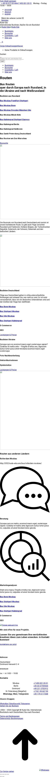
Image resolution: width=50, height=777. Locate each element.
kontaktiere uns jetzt (8, 644)
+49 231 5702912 (40, 688)
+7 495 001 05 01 (24, 3)
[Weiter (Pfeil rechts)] (3, 776)
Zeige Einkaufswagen (9, 46)
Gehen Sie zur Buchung (9, 706)
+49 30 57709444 (40, 686)
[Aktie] (3, 774)
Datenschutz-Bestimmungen (11, 718)
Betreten (4, 20)
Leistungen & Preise (8, 335)
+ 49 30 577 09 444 (9, 3)
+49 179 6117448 (40, 694)
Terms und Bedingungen (10, 716)
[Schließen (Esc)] (1, 774)
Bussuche (4, 143)
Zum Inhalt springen (8, 1)
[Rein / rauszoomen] (8, 774)
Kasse (20, 46)
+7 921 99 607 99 (41, 691)
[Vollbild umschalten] (6, 774)
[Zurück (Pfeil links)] (1, 776)
